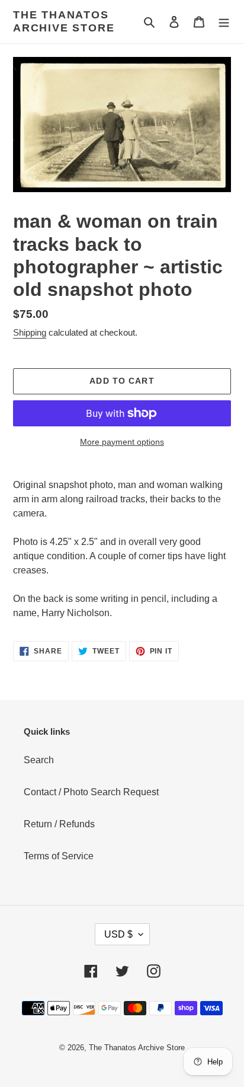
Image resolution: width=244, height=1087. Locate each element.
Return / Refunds (59, 824)
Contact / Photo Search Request (91, 792)
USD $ (118, 934)
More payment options (122, 442)
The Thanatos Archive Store (63, 21)
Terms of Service (59, 856)
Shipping (29, 332)
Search (39, 760)
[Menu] (223, 22)
